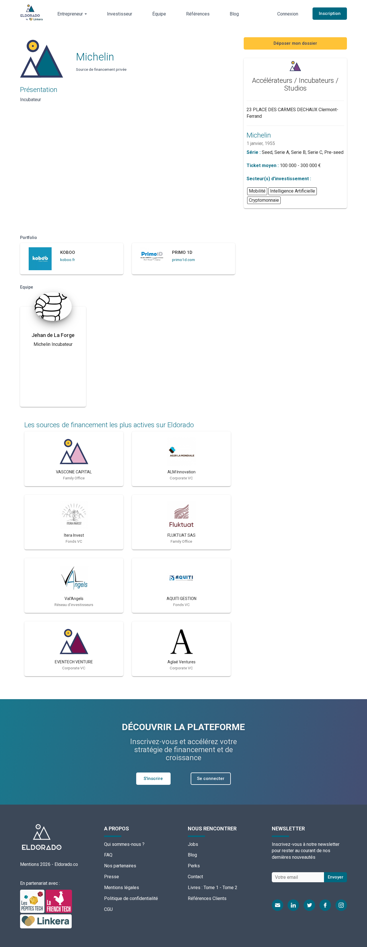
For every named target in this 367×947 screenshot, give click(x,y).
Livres (194, 887)
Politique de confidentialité (131, 898)
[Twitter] (309, 905)
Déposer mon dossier (295, 43)
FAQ (108, 855)
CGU (108, 909)
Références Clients (207, 898)
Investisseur (119, 14)
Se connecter (211, 778)
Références (198, 14)
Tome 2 (229, 887)
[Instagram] (341, 905)
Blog (234, 14)
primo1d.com (183, 259)
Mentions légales (121, 887)
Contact (195, 876)
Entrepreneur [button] (70, 14)
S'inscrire (153, 778)
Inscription (330, 13)
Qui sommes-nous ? (124, 844)
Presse (111, 876)
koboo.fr (67, 259)
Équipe (159, 14)
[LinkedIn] (293, 905)
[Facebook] (325, 905)
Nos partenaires (120, 865)
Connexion (287, 14)
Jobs (193, 844)
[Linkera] (46, 921)
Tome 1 (211, 887)
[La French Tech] (59, 901)
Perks (194, 865)
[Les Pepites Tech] (33, 901)
